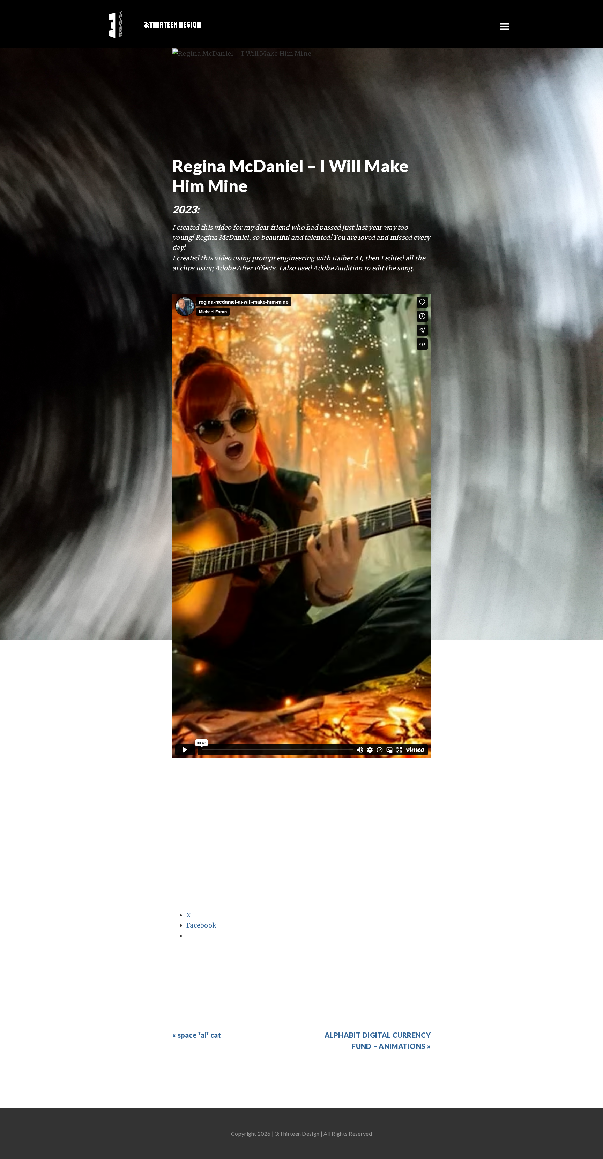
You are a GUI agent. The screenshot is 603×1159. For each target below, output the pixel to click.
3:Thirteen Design (155, 24)
